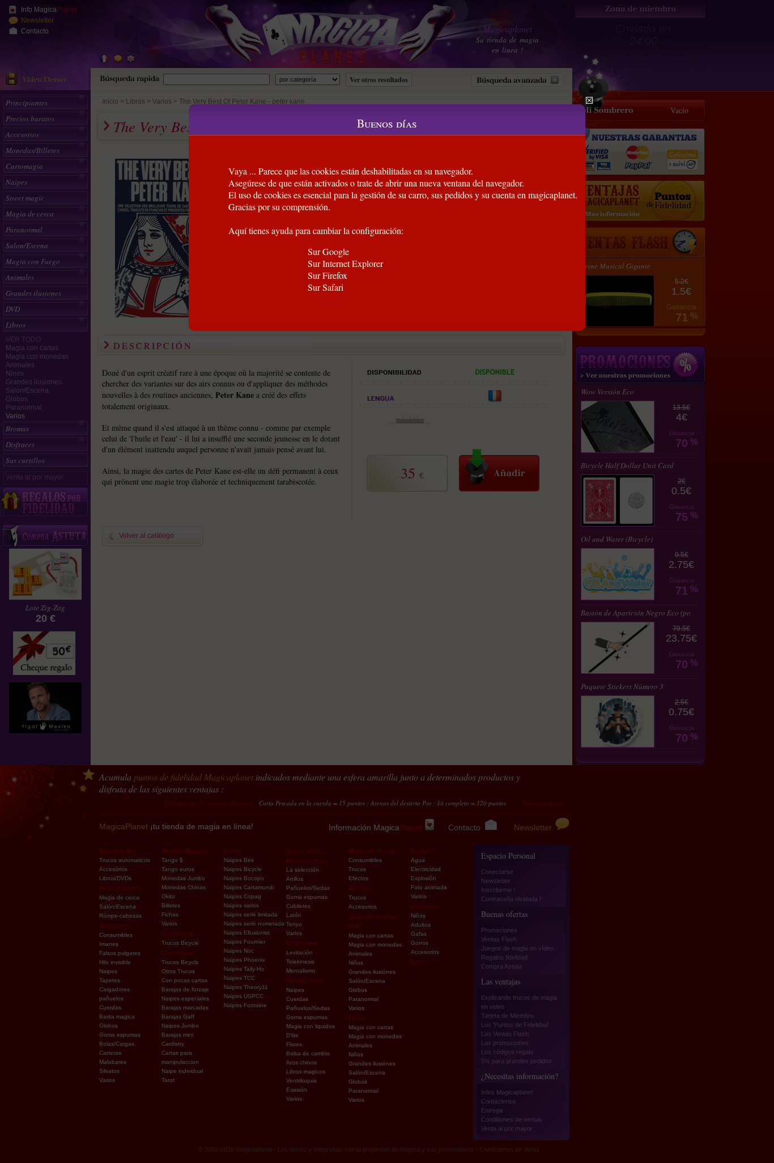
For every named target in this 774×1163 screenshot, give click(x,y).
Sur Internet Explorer (345, 263)
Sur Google (328, 251)
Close (589, 100)
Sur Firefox (327, 275)
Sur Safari (325, 287)
